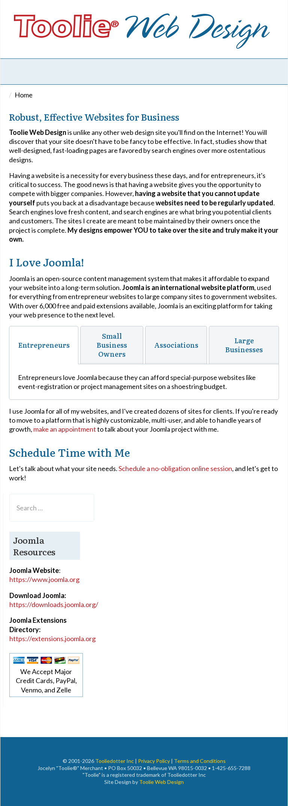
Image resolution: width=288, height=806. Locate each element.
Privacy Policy (154, 761)
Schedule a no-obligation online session (175, 468)
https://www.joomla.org (44, 579)
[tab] (43, 345)
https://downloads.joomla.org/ (53, 604)
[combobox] (51, 508)
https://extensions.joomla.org (52, 638)
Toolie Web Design (161, 782)
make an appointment (64, 429)
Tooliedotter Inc (114, 761)
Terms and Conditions (200, 761)
